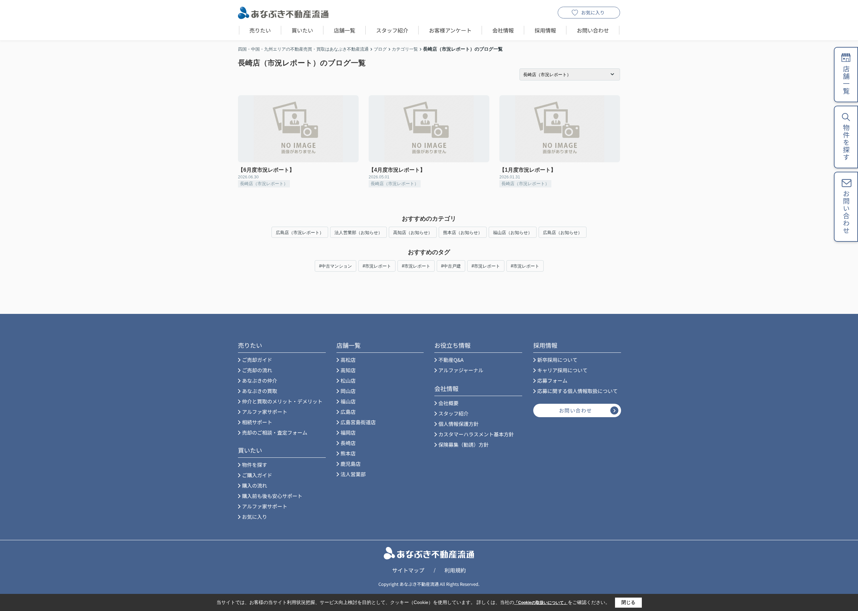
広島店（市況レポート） (300, 232)
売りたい (260, 30)
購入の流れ (254, 485)
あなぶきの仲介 (259, 380)
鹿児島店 (351, 463)
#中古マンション (335, 266)
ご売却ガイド (257, 359)
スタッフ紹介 (392, 30)
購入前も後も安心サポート (272, 495)
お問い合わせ (593, 30)
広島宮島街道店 (358, 422)
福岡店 (348, 432)
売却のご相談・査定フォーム (274, 432)
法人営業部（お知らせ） (358, 232)
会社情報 (503, 30)
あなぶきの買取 (259, 390)
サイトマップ (408, 570)
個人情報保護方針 (458, 423)
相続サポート (257, 422)
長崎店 (348, 442)
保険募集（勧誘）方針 (463, 444)
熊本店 (348, 453)
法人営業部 (353, 474)
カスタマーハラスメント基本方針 (476, 434)
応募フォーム (552, 380)
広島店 (348, 411)
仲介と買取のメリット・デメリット (282, 401)
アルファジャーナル (460, 370)
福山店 (348, 401)
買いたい (302, 30)
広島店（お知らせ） (562, 232)
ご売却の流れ (257, 370)
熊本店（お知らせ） (462, 232)
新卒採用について (557, 359)
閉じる (628, 602)
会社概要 (448, 402)
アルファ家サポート (264, 411)
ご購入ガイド (257, 475)
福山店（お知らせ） (512, 232)
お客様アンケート (450, 30)
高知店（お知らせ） (412, 232)
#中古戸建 (451, 266)
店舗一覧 (344, 30)
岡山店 (348, 390)
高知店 (348, 370)
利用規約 (455, 570)
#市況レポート (377, 266)
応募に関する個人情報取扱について (577, 390)
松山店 (348, 380)
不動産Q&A (451, 359)
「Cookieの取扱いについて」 (541, 602)
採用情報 (545, 30)
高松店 (348, 359)
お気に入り (593, 12)
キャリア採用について (562, 370)
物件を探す (254, 464)
